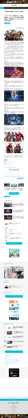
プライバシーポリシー (14, 411)
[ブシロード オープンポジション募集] (14, 11)
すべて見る (14, 193)
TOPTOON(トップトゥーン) (8, 360)
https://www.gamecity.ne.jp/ (12, 224)
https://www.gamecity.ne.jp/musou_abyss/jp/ (10, 162)
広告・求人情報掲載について (14, 406)
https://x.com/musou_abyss (7, 164)
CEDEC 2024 (13, 360)
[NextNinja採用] (14, 372)
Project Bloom (6, 363)
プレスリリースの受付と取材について (14, 407)
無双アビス (6, 24)
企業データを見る (14, 243)
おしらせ (14, 410)
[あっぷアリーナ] (14, 253)
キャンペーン (6, 13)
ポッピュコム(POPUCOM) (17, 360)
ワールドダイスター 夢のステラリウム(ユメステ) (14, 363)
